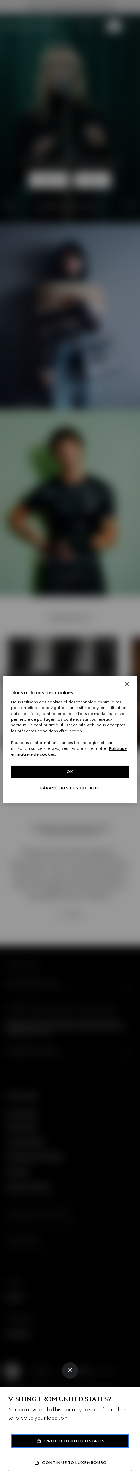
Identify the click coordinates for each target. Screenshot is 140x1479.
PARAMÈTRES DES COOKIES (70, 787)
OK (70, 771)
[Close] (70, 1370)
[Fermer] (127, 683)
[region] (69, 739)
